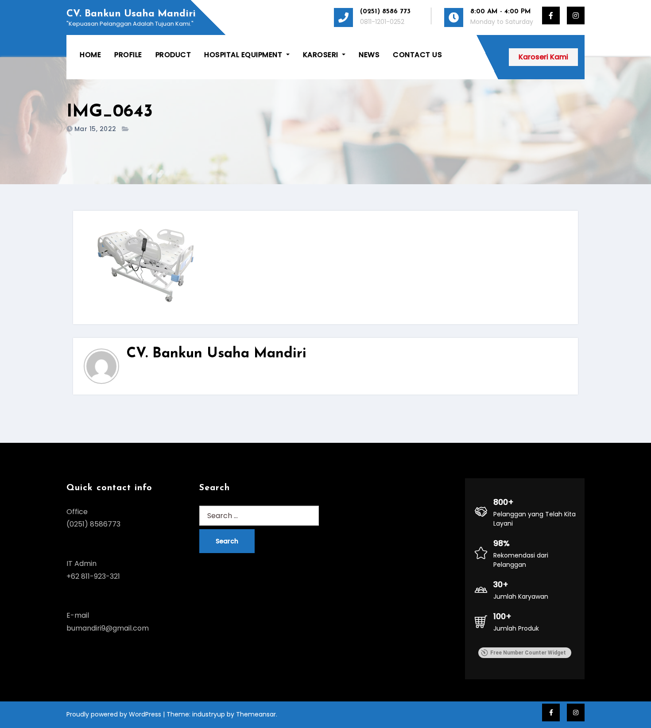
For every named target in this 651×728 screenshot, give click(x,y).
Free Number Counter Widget (528, 653)
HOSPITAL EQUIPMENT (244, 55)
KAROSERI (322, 55)
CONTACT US (417, 55)
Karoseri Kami (543, 57)
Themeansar (256, 714)
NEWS (369, 55)
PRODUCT (173, 55)
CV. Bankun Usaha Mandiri (131, 14)
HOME (90, 55)
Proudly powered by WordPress (114, 714)
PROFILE (128, 55)
